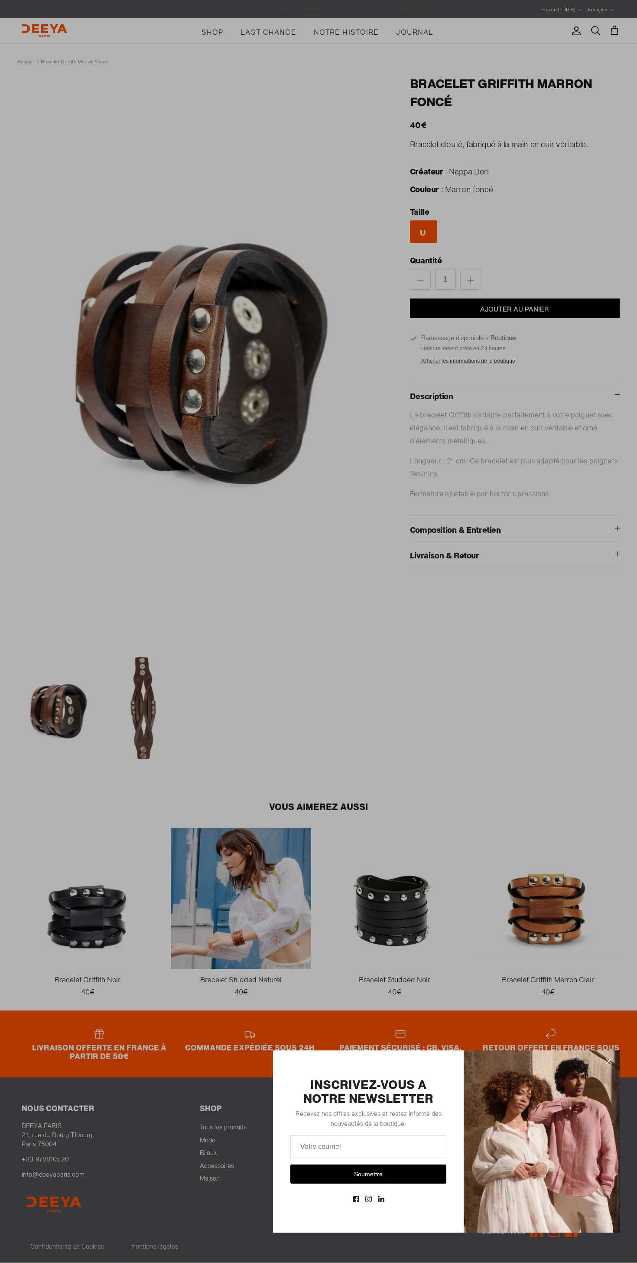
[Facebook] (356, 1199)
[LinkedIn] (381, 1199)
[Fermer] (608, 1061)
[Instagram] (368, 1199)
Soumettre (368, 1174)
